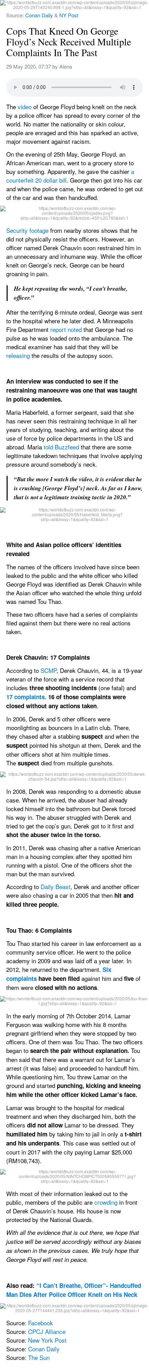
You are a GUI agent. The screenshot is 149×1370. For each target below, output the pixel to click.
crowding (105, 1202)
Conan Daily (39, 15)
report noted (66, 329)
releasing (18, 355)
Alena (65, 66)
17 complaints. (26, 697)
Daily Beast (55, 886)
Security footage (27, 230)
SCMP (48, 670)
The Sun (39, 1357)
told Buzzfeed (61, 446)
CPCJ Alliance (46, 1331)
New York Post (47, 1340)
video (25, 106)
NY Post (68, 15)
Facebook (40, 1322)
